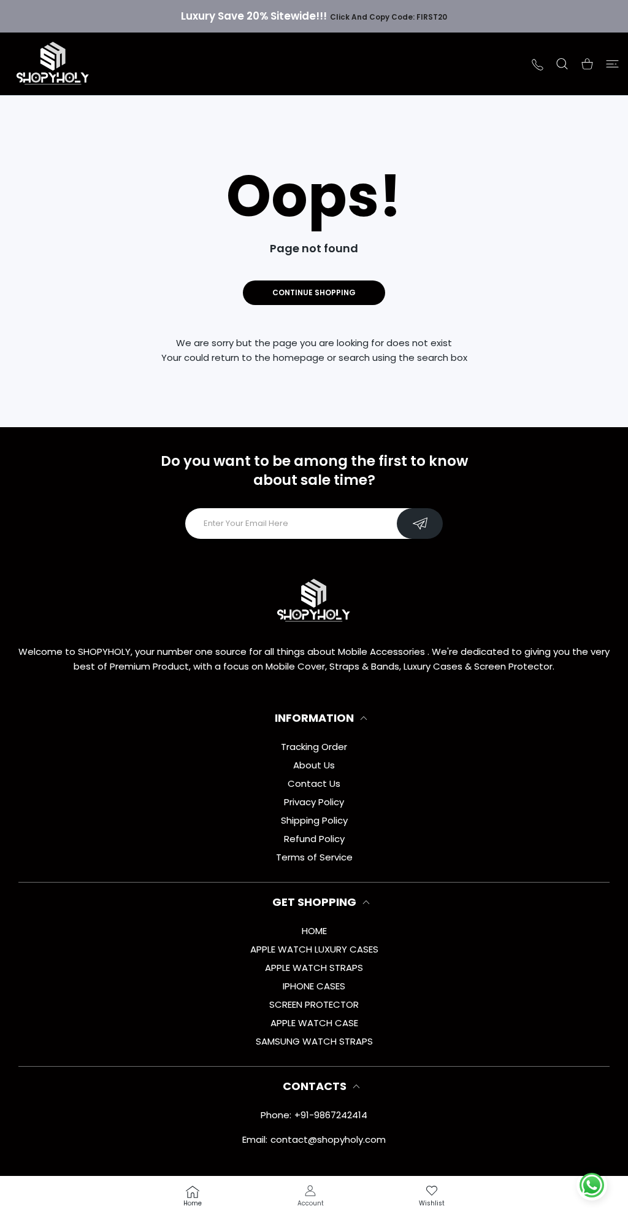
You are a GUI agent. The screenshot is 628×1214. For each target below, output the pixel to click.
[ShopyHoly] (53, 64)
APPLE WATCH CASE (314, 1022)
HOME (314, 930)
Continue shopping (314, 292)
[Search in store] (562, 64)
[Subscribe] (420, 523)
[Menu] (612, 64)
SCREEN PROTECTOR (314, 1004)
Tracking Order (314, 746)
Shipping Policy (314, 820)
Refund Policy (314, 838)
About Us (314, 765)
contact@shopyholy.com (328, 1139)
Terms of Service (314, 857)
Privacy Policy (314, 801)
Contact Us (314, 783)
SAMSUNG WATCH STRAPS (314, 1041)
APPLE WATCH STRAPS (314, 967)
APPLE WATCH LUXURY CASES (314, 949)
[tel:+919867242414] (538, 63)
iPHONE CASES (314, 986)
